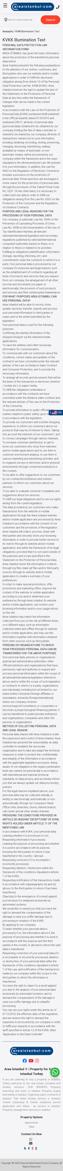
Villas (31, 1126)
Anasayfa (8, 31)
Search (50, 20)
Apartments (31, 1122)
